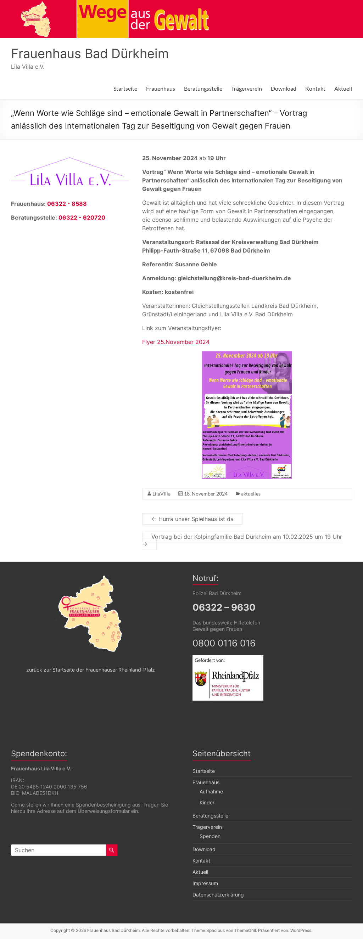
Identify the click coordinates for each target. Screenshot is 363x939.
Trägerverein (246, 88)
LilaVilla (161, 494)
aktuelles (251, 494)
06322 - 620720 (81, 217)
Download (283, 88)
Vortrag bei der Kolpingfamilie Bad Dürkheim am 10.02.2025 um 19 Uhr (242, 540)
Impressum (205, 883)
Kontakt (315, 88)
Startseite (125, 88)
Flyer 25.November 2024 (176, 341)
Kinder (207, 802)
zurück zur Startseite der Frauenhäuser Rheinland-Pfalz (90, 670)
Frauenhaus (160, 88)
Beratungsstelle (203, 88)
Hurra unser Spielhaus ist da (192, 518)
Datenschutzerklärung (218, 895)
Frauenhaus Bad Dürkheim (90, 53)
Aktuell (343, 88)
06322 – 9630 (224, 607)
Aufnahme (211, 791)
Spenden (210, 836)
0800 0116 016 (224, 643)
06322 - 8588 (67, 203)
